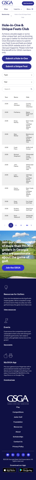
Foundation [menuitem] (18, 422)
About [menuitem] (18, 432)
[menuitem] (7, 455)
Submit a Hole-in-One (17, 58)
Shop (6, 9)
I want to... (17, 9)
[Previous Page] (5, 225)
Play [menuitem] (18, 407)
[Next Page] (31, 225)
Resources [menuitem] (18, 427)
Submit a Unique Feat (17, 66)
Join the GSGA (13, 267)
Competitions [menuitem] (18, 412)
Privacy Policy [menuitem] (18, 447)
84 (27, 225)
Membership (5, 14)
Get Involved (28, 3)
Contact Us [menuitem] (18, 442)
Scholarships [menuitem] (18, 437)
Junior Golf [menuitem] (18, 417)
